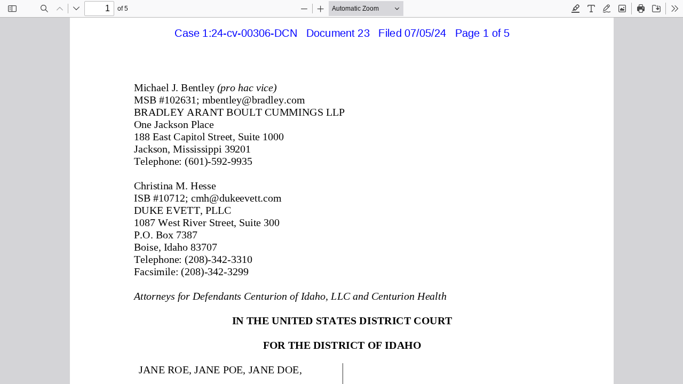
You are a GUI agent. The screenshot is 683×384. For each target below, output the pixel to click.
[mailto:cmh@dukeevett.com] (235, 198)
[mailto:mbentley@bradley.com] (252, 100)
